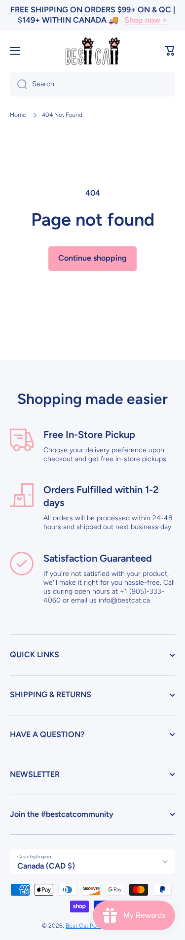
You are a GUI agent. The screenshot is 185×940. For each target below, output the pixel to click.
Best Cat (78, 925)
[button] (170, 51)
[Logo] (93, 51)
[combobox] (92, 84)
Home (18, 114)
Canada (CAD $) (46, 866)
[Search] (18, 84)
